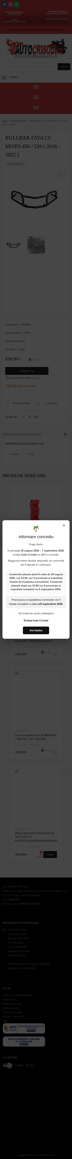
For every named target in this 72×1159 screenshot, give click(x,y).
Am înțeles (36, 630)
